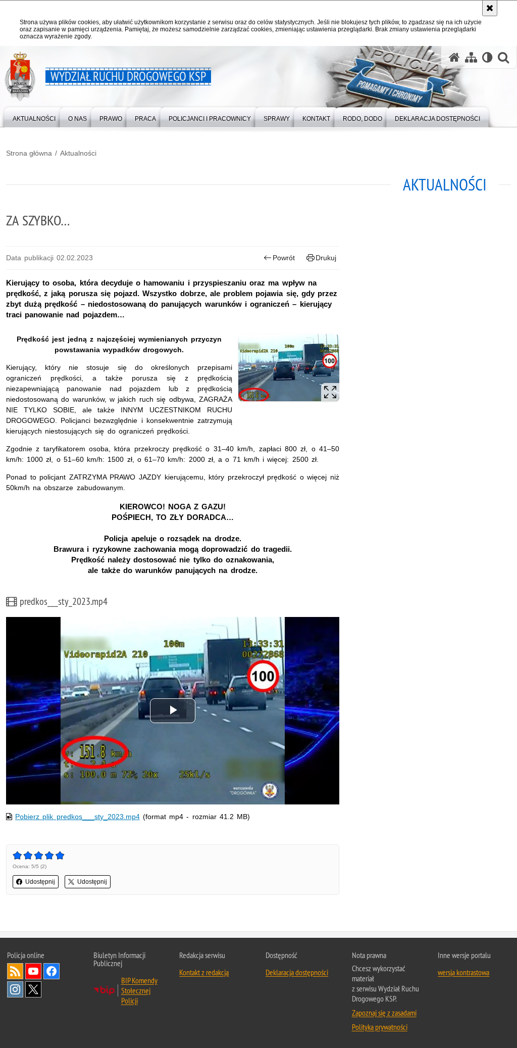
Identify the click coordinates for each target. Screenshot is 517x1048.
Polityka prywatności (379, 1027)
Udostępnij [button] (40, 881)
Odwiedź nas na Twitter (33, 989)
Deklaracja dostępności (297, 972)
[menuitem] (34, 116)
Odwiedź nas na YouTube (33, 971)
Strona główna (29, 153)
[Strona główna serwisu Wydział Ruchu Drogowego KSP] (454, 57)
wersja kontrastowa (463, 972)
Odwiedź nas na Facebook (51, 971)
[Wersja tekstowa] (487, 57)
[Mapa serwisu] (471, 57)
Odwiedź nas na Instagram (15, 989)
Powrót (284, 258)
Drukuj (326, 258)
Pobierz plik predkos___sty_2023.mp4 (77, 817)
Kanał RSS (15, 971)
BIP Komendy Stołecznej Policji (139, 990)
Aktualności (78, 153)
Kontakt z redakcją (204, 972)
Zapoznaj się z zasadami (384, 1013)
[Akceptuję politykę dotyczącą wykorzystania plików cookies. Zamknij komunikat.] (489, 8)
